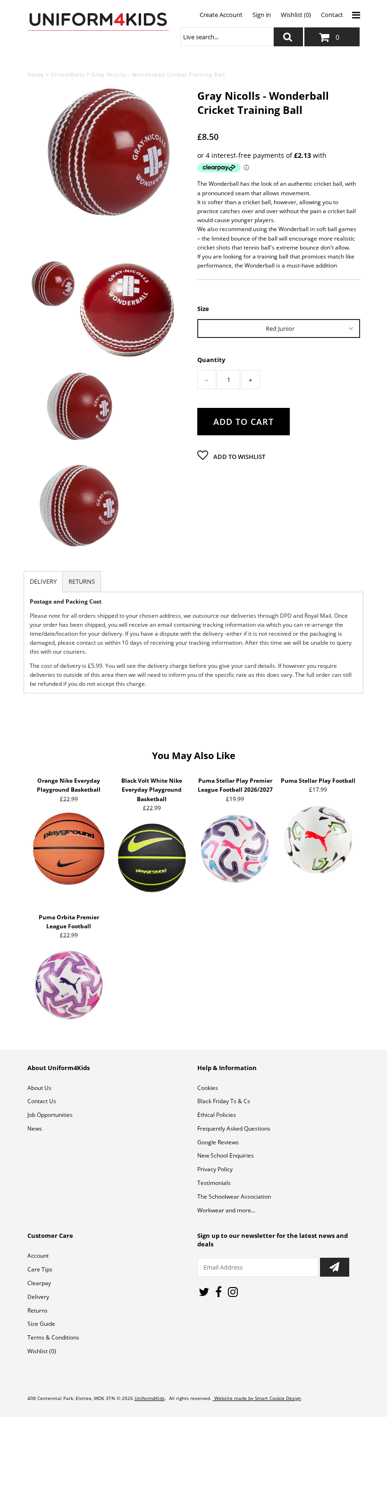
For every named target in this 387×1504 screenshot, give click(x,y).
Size (203, 308)
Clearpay (39, 1283)
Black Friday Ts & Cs (223, 1101)
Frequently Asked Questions (233, 1128)
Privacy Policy (215, 1169)
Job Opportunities (50, 1115)
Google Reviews (218, 1142)
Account (38, 1256)
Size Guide (41, 1324)
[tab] (43, 581)
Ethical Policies (216, 1115)
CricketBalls (67, 74)
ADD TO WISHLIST (238, 456)
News (34, 1128)
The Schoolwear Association (234, 1197)
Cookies (207, 1088)
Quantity (211, 360)
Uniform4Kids (150, 1398)
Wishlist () (41, 1351)
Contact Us (41, 1101)
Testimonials (214, 1183)
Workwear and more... (226, 1210)
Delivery (38, 1297)
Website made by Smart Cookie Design (257, 1398)
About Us (39, 1088)
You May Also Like (194, 755)
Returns (37, 1310)
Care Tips (39, 1269)
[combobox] (227, 36)
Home (35, 74)
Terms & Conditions (53, 1337)
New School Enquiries (225, 1155)
